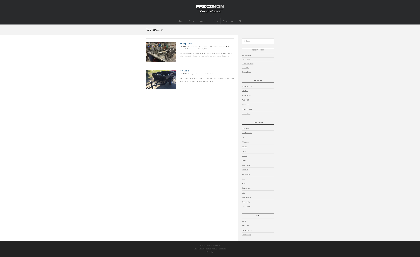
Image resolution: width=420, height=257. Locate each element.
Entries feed (245, 225)
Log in (244, 221)
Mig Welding (211, 46)
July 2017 (245, 91)
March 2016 (245, 104)
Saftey (217, 46)
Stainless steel (246, 188)
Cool (182, 46)
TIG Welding (246, 202)
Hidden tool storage (248, 64)
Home (195, 248)
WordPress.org (246, 235)
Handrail (244, 156)
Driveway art (246, 59)
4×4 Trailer (184, 71)
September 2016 (247, 95)
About (201, 248)
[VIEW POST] (161, 52)
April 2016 (245, 100)
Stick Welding (226, 46)
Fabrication (187, 46)
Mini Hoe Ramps (247, 55)
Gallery (244, 151)
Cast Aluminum (247, 133)
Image (192, 46)
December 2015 (247, 109)
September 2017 (247, 86)
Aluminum (245, 128)
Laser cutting (197, 46)
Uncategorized (184, 48)
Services (208, 248)
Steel (221, 46)
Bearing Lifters (186, 43)
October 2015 (246, 114)
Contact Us (222, 248)
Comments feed (247, 230)
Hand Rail (245, 68)
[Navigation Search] (240, 21)
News (243, 179)
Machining (204, 46)
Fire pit (244, 147)
